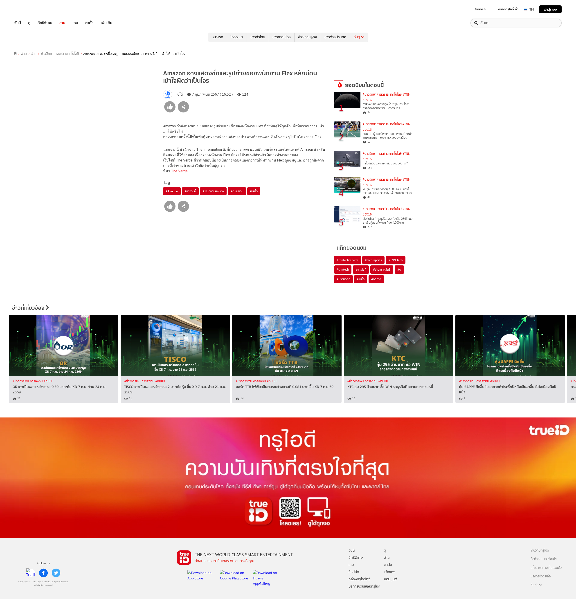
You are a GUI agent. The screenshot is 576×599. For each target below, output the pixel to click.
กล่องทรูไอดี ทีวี (508, 9)
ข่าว (33, 53)
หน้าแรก (217, 37)
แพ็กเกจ (389, 571)
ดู (29, 23)
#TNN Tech (396, 260)
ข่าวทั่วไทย (257, 37)
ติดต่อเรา (536, 585)
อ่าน (62, 23)
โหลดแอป (481, 9)
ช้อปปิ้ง (354, 571)
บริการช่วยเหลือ (541, 576)
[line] (30, 572)
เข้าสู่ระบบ (550, 9)
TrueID (27, 9)
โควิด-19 (237, 37)
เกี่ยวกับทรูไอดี (540, 550)
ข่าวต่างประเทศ (335, 37)
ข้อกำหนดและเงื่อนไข (544, 559)
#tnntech (343, 269)
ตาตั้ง (89, 23)
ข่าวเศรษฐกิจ (307, 37)
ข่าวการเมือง (281, 37)
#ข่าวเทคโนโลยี (382, 269)
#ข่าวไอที (361, 269)
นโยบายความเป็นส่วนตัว (546, 567)
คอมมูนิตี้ (390, 579)
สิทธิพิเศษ (45, 23)
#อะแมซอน (237, 191)
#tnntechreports (347, 260)
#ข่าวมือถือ (343, 279)
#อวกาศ (376, 279)
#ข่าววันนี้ (190, 191)
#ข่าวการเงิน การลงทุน (28, 381)
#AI (399, 269)
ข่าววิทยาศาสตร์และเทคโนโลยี (60, 53)
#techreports (373, 260)
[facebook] (43, 572)
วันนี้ (17, 23)
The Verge (179, 171)
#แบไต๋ (254, 191)
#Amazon (172, 191)
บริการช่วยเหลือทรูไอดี (364, 586)
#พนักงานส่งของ (213, 191)
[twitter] (56, 572)
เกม (75, 23)
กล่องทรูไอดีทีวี (359, 579)
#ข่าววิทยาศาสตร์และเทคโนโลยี (382, 94)
